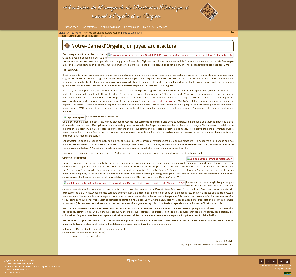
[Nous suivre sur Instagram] (268, 261)
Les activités (89, 27)
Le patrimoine (131, 27)
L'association (71, 27)
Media (146, 27)
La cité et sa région (110, 27)
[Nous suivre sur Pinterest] (281, 261)
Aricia (288, 268)
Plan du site (267, 265)
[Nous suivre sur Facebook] (261, 261)
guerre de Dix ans (162, 101)
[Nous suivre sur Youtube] (287, 261)
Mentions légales (283, 265)
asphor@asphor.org (140, 260)
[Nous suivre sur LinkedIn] (274, 261)
